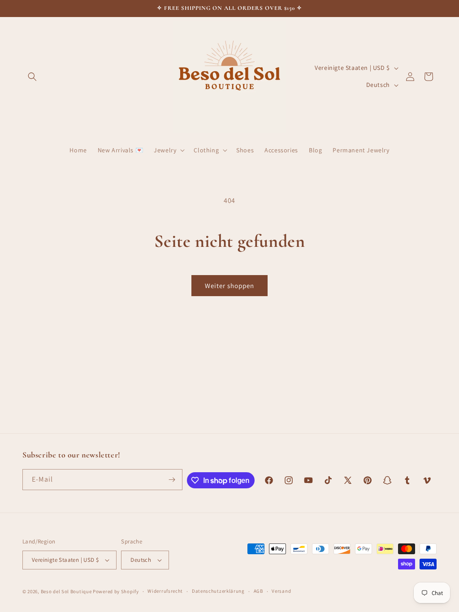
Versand (281, 591)
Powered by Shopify (116, 591)
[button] (32, 76)
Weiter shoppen (229, 285)
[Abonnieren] (172, 479)
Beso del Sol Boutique (66, 591)
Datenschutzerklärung (218, 591)
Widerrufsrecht (165, 591)
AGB (258, 591)
